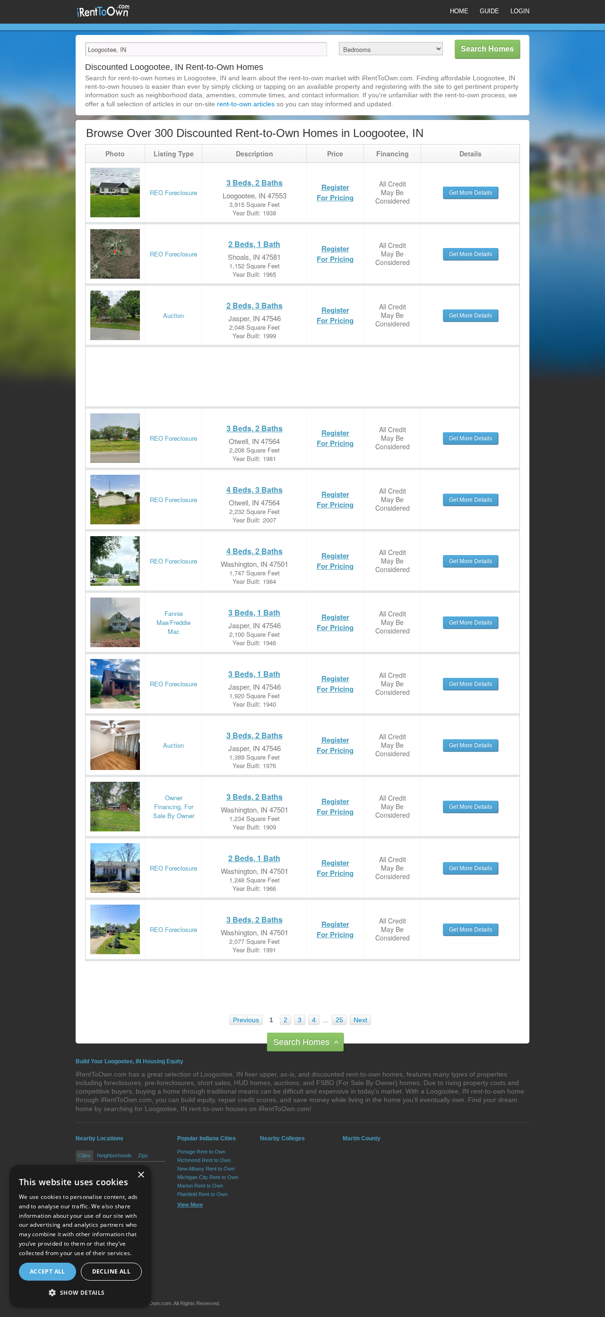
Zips (143, 1155)
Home (459, 11)
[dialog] (80, 1236)
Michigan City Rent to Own (207, 1177)
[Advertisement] (258, 368)
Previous (246, 1020)
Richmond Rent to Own (204, 1160)
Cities (84, 1155)
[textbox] (206, 49)
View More (190, 1204)
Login (519, 11)
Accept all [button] (47, 1271)
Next (360, 1020)
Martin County (361, 1138)
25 (339, 1020)
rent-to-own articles (246, 104)
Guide (489, 11)
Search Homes (305, 1042)
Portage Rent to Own (201, 1152)
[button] (80, 1292)
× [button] (140, 1175)
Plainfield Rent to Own (202, 1194)
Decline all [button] (111, 1271)
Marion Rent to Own (200, 1186)
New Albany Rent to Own (205, 1169)
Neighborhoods (114, 1155)
